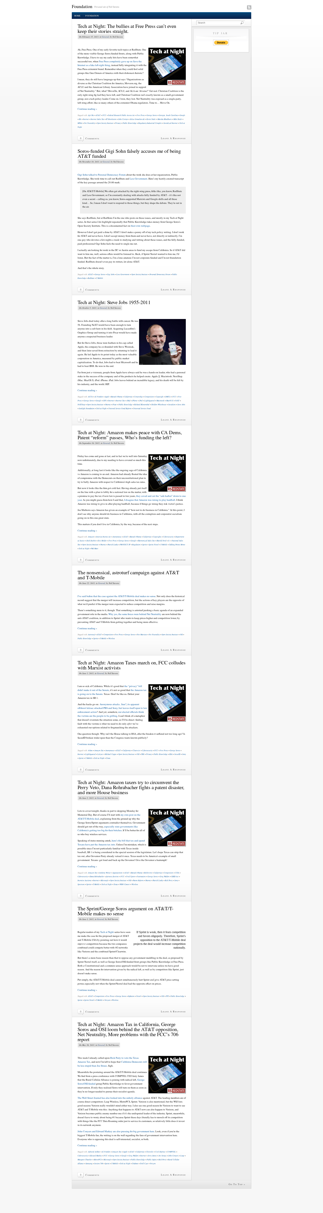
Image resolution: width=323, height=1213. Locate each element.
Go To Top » (237, 1184)
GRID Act (175, 876)
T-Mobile (99, 278)
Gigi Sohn (111, 274)
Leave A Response (173, 138)
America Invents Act (103, 536)
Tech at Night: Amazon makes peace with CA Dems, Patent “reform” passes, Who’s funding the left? (130, 435)
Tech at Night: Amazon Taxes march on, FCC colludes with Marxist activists (131, 665)
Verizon (107, 1000)
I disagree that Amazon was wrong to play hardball (149, 500)
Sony (184, 754)
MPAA (80, 123)
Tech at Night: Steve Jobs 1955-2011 (114, 302)
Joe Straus (162, 1155)
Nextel (138, 996)
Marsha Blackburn (165, 119)
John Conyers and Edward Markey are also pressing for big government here (116, 1131)
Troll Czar (144, 1163)
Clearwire (136, 750)
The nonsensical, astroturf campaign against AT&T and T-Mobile (128, 575)
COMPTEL (171, 1151)
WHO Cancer (125, 884)
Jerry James (152, 1155)
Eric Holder (102, 540)
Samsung (89, 1163)
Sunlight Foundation (86, 408)
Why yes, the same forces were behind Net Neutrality (134, 614)
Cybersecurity (168, 536)
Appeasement (117, 872)
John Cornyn (123, 119)
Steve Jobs (181, 404)
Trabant (135, 1163)
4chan (90, 750)
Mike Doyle (177, 119)
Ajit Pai (91, 115)
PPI (167, 996)
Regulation (136, 544)
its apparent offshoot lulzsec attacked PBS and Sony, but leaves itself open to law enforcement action (112, 708)
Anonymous (117, 536)
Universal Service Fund (142, 408)
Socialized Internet (171, 123)
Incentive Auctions (84, 880)
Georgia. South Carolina (168, 115)
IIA (80, 119)
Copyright (159, 396)
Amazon (91, 536)
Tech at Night (101, 408)
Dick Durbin (91, 540)
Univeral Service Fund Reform (119, 408)
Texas (108, 758)
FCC (104, 115)
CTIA (177, 872)
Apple (107, 396)
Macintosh (160, 400)
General (105, 36)
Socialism (172, 404)
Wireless (111, 638)
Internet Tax (120, 400)
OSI (181, 634)
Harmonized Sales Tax (146, 540)
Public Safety (152, 1159)
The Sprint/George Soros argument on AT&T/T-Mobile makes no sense (125, 911)
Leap (182, 1155)
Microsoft (104, 880)
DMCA (167, 396)
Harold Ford (161, 540)
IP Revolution (111, 119)
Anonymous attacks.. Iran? (113, 704)
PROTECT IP (125, 544)
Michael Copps (110, 754)
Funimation (141, 876)
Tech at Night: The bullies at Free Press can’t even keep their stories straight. (127, 28)
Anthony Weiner (105, 872)
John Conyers (173, 1155)
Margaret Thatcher (85, 1159)
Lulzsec (100, 754)
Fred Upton (130, 876)
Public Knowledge (129, 123)
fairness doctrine (112, 876)
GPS (104, 400)
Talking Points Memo (177, 544)
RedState (91, 278)
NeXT (177, 400)
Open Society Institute (105, 123)
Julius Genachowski (137, 119)
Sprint (144, 544)
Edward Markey (96, 1155)
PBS (142, 754)
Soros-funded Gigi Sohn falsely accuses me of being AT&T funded (129, 153)
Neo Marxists (142, 634)
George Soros (152, 115)
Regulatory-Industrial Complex (150, 123)
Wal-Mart (94, 548)
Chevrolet (149, 1151)
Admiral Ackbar (94, 1151)
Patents (108, 404)
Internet (86, 119)
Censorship (138, 396)
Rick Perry (169, 880)
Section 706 (98, 1163)
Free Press (141, 115)
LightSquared (149, 400)
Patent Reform (138, 880)
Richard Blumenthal (141, 404)
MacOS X (169, 400)
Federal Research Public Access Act (121, 115)
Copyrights (157, 536)
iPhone (134, 400)
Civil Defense (160, 1151)
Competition (149, 396)
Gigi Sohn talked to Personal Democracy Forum (102, 174)
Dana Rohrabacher (97, 876)
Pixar (115, 404)
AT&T (98, 115)
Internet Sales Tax (97, 119)
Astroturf (91, 634)
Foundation (82, 6)
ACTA (90, 396)
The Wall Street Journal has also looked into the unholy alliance (110, 1097)
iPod (140, 400)
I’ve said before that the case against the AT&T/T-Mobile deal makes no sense (117, 596)
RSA (171, 754)
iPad (128, 400)
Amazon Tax (99, 750)
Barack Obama (116, 396)
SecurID (177, 754)
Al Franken (99, 396)
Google (182, 115)
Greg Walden (164, 876)
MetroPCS (98, 1159)
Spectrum (81, 884)
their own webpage (140, 225)
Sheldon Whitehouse (158, 404)
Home (77, 15)
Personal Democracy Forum (160, 274)
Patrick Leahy (113, 544)
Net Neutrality (89, 123)
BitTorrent (148, 872)
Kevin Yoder (151, 119)
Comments (92, 138)
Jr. (169, 540)
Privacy (118, 123)
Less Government (138, 178)
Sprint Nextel (154, 544)
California (128, 396)
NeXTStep (81, 404)
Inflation (131, 996)
